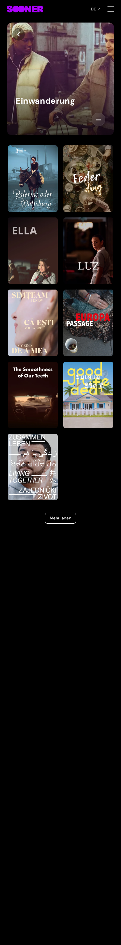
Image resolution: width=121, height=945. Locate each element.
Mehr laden (60, 518)
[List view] (98, 119)
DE (93, 9)
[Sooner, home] (25, 9)
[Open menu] (110, 9)
